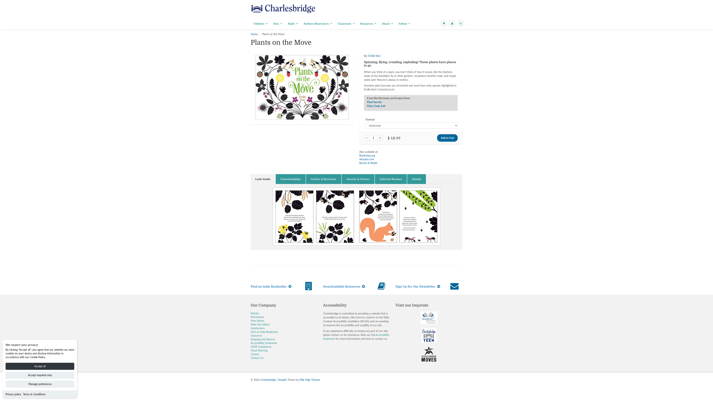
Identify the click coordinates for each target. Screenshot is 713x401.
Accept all (39, 366)
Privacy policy (13, 394)
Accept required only (40, 375)
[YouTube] (411, 83)
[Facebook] (384, 83)
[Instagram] (402, 83)
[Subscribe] (408, 72)
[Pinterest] (393, 83)
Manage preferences (40, 384)
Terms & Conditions (34, 394)
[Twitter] (375, 83)
